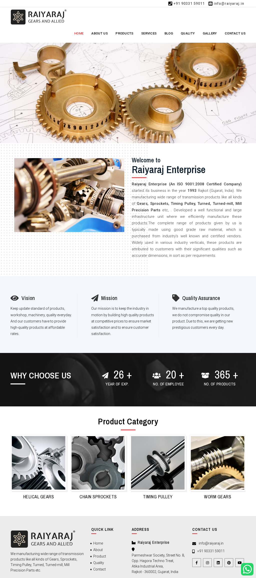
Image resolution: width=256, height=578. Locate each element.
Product (99, 556)
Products (124, 33)
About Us (99, 33)
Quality (188, 33)
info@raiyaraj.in (229, 3)
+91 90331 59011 (189, 3)
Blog (168, 33)
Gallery (210, 33)
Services (148, 33)
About (98, 550)
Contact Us (235, 33)
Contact (99, 569)
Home (79, 33)
